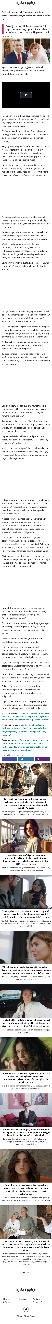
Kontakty (23, 1299)
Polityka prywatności (38, 1300)
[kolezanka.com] (26, 3)
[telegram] (26, 759)
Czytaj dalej (26, 1272)
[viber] (42, 759)
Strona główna (6, 1300)
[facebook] (9, 759)
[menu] (49, 3)
